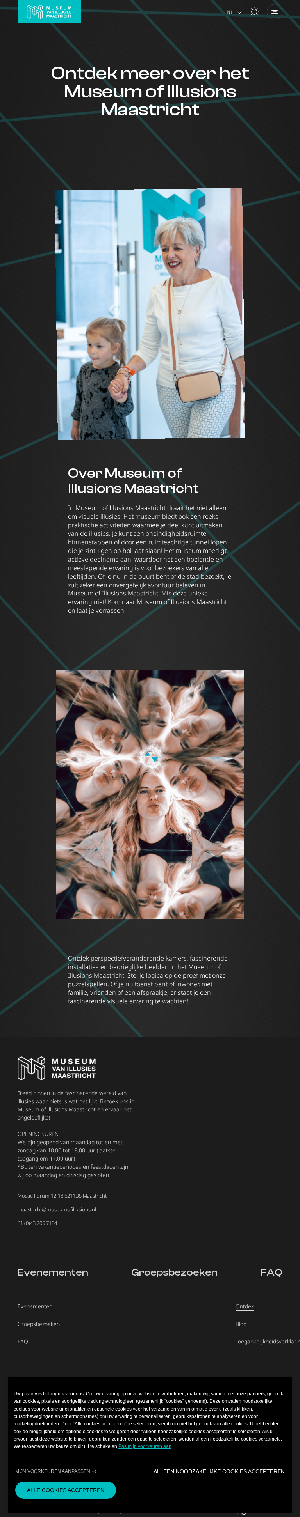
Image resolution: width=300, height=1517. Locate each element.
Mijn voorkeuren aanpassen (52, 1471)
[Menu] (274, 11)
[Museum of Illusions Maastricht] (49, 11)
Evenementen (53, 1272)
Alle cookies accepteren (65, 1490)
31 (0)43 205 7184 (37, 1222)
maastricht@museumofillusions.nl (57, 1209)
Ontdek (245, 1306)
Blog (241, 1323)
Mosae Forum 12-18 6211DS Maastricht (62, 1195)
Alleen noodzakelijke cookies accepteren (219, 1471)
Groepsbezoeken (174, 1272)
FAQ (271, 1272)
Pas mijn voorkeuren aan (144, 1446)
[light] (254, 11)
